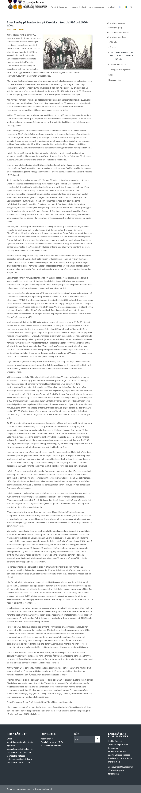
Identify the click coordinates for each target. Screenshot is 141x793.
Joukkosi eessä (115, 741)
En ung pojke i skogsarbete (120, 70)
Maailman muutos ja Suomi (120, 758)
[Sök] (131, 7)
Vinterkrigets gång (114, 28)
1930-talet (113, 42)
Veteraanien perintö (117, 751)
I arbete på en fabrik (118, 64)
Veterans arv (21, 789)
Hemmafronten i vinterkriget (118, 32)
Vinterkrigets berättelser (117, 37)
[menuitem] (28, 7)
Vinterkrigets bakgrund (116, 23)
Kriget (111, 75)
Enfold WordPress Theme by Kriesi (39, 789)
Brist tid (113, 47)
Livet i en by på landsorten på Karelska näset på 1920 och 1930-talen (121, 55)
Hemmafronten (115, 80)
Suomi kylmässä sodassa (119, 755)
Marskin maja (114, 761)
